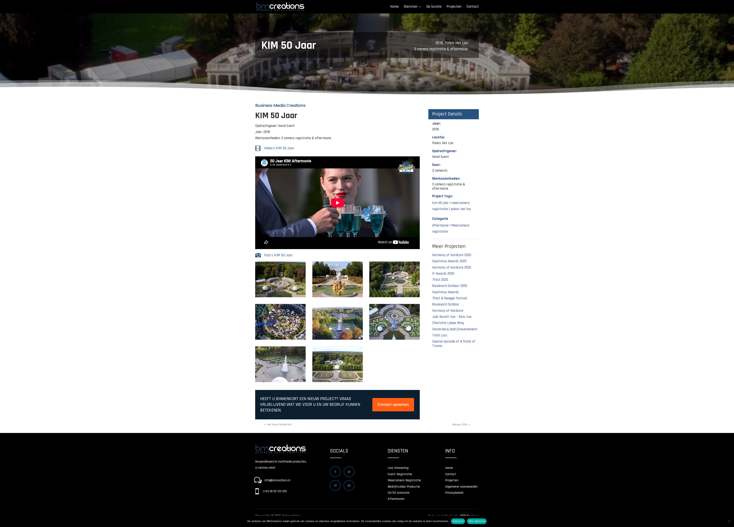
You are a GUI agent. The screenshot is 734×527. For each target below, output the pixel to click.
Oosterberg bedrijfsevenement (454, 329)
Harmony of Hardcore (447, 310)
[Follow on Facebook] (335, 471)
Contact (473, 7)
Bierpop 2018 (461, 424)
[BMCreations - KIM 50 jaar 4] (280, 339)
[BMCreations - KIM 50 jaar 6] (394, 339)
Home (394, 7)
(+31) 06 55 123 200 (275, 491)
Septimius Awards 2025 (449, 261)
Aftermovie (440, 225)
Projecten (454, 7)
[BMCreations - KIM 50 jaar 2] (337, 297)
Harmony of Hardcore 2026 (451, 255)
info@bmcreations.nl (277, 480)
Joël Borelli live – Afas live (451, 316)
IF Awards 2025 (443, 273)
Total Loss (439, 335)
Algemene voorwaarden (461, 486)
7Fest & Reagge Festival (449, 298)
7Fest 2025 (440, 279)
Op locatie (434, 7)
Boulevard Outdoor (445, 304)
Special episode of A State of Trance (453, 343)
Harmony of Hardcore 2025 (451, 267)
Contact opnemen (393, 404)
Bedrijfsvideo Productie (404, 486)
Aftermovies (396, 499)
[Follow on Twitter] (349, 471)
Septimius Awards (445, 292)
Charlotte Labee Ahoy (448, 323)
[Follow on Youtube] (349, 485)
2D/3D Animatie (398, 492)
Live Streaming (398, 468)
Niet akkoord (477, 521)
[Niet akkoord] (729, 521)
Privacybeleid (454, 492)
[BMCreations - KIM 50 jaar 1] (280, 297)
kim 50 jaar (440, 203)
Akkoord (458, 521)
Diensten (410, 7)
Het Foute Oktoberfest (278, 424)
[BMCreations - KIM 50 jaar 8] (337, 382)
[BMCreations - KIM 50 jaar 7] (280, 382)
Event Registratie (400, 474)
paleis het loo (461, 209)
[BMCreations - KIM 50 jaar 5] (337, 339)
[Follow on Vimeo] (335, 485)
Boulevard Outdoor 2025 (449, 285)
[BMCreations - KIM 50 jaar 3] (394, 297)
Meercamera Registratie (404, 480)
